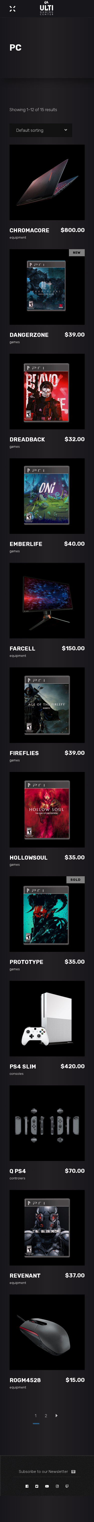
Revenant (25, 1275)
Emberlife (26, 544)
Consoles (17, 1074)
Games (15, 342)
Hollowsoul (29, 857)
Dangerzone (29, 335)
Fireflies (24, 753)
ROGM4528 (25, 1380)
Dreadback (27, 439)
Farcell (22, 648)
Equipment (18, 237)
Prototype (26, 962)
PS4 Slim (23, 1066)
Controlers (17, 1178)
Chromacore (29, 230)
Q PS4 (18, 1171)
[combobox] (41, 130)
